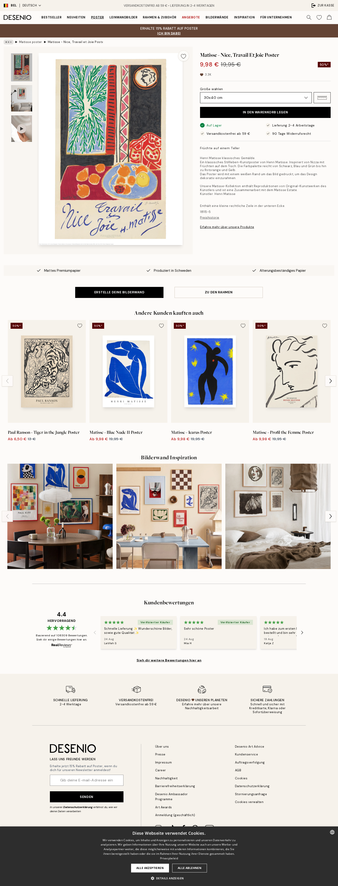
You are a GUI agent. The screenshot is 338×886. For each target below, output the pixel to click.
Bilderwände (217, 17)
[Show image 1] (21, 67)
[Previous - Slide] (7, 380)
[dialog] (169, 856)
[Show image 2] (21, 98)
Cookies (241, 778)
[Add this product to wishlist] (183, 55)
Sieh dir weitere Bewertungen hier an (169, 660)
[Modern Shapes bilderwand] (169, 516)
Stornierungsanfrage (251, 794)
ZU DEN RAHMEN (218, 292)
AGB (238, 770)
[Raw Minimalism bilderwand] (278, 516)
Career (160, 770)
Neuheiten (76, 17)
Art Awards (163, 807)
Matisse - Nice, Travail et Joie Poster (75, 42)
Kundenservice (246, 754)
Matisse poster (30, 42)
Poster (97, 17)
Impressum (163, 762)
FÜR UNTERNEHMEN (276, 17)
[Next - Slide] (330, 380)
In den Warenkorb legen (265, 112)
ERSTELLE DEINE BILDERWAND (119, 292)
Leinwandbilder (123, 17)
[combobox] (332, 832)
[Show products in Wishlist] (319, 17)
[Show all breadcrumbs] (8, 42)
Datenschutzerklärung (78, 807)
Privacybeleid (169, 858)
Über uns (162, 747)
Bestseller (51, 17)
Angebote (191, 17)
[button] (322, 97)
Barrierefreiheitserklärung (175, 786)
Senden (86, 797)
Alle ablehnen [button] (189, 868)
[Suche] (309, 17)
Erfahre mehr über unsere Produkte (227, 227)
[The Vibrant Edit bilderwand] (60, 516)
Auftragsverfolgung (250, 762)
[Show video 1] (21, 128)
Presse (160, 754)
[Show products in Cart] (329, 17)
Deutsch (30, 5)
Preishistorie (209, 218)
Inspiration (244, 17)
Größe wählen (211, 89)
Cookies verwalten (249, 802)
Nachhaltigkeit (166, 778)
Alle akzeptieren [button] (150, 868)
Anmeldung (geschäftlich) (175, 815)
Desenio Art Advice (249, 747)
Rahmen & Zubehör (159, 17)
